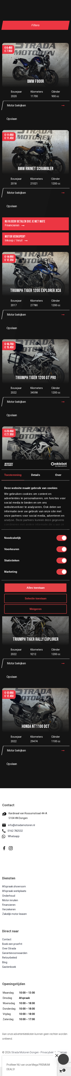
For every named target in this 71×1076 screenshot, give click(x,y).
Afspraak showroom (14, 886)
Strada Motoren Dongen (25, 1052)
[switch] (61, 549)
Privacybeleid (48, 1052)
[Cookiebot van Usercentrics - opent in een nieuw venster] (51, 464)
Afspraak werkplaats (14, 891)
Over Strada (9, 948)
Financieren (8, 904)
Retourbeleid (9, 957)
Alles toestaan (36, 587)
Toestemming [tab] (12, 474)
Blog (4, 962)
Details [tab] (35, 474)
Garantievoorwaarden (14, 953)
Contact (6, 939)
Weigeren (35, 608)
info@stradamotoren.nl (21, 825)
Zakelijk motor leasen (14, 913)
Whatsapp (13, 836)
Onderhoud (8, 895)
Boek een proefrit (12, 943)
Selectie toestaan (35, 598)
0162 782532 (15, 830)
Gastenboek (9, 966)
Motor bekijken (16, 105)
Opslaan (12, 119)
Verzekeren (9, 909)
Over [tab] (58, 474)
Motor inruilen (10, 900)
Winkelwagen (63, 1070)
